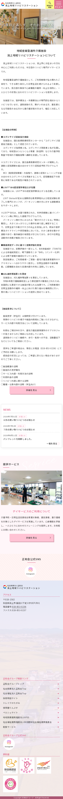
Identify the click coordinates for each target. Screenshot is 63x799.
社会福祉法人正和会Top (14, 693)
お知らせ (22, 416)
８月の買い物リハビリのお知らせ (19, 419)
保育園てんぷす (10, 707)
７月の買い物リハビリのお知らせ (19, 429)
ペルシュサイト (10, 712)
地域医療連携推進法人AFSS (16, 717)
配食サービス (9, 726)
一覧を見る (52, 443)
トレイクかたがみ (11, 702)
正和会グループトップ (13, 683)
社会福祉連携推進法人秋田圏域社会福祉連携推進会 (27, 722)
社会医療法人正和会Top (14, 688)
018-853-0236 (19, 606)
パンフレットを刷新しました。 (18, 438)
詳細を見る (31, 390)
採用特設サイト (10, 698)
